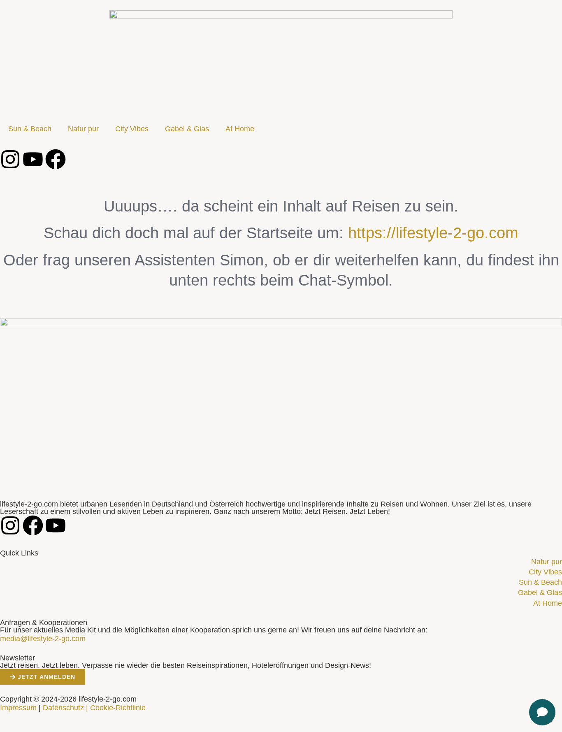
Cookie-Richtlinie (118, 708)
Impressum (18, 708)
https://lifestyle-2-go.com (433, 233)
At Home (239, 129)
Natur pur (83, 129)
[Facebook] (55, 159)
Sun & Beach (29, 129)
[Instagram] (10, 159)
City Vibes (132, 129)
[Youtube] (33, 159)
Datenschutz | (65, 708)
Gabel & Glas (187, 129)
